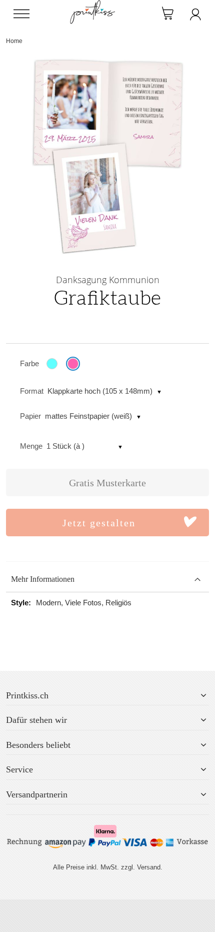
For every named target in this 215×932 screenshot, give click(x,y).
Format (32, 391)
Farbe (29, 363)
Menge (31, 446)
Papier (30, 416)
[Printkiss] (92, 5)
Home (14, 41)
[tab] (107, 579)
